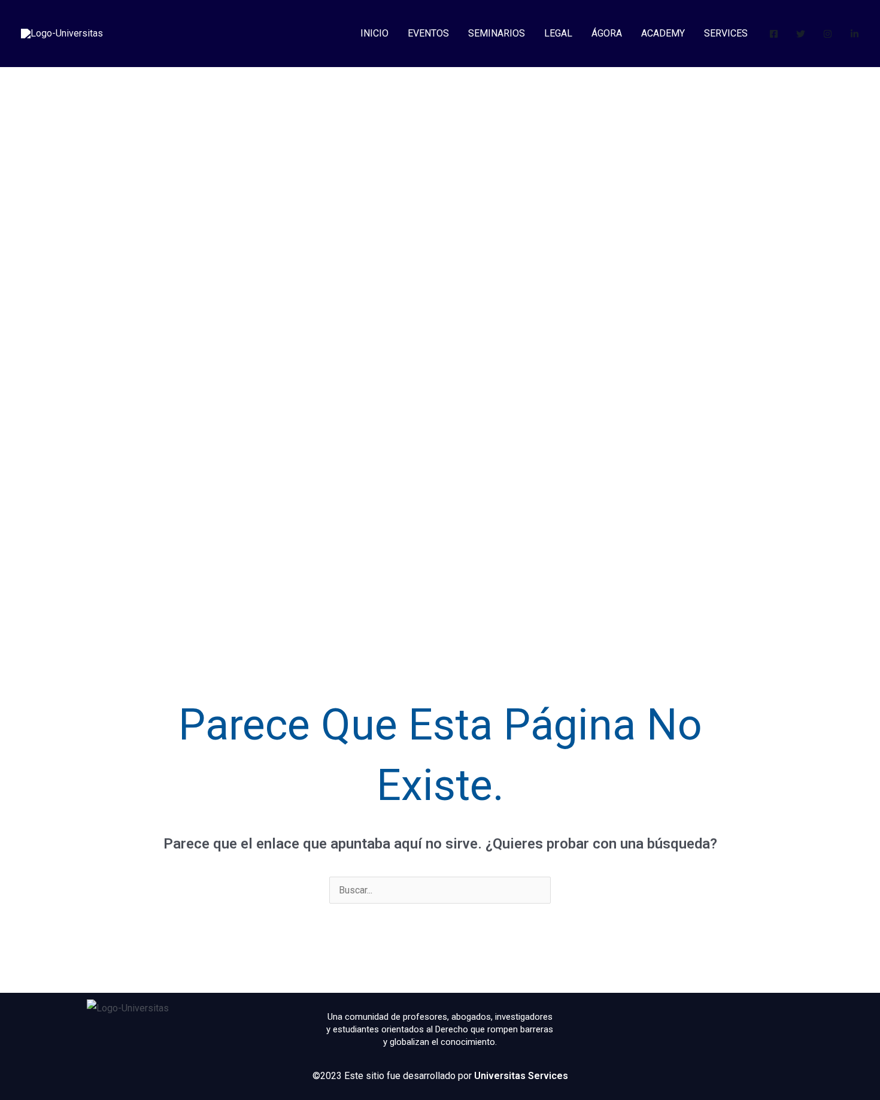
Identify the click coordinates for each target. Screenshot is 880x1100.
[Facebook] (773, 33)
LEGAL (558, 33)
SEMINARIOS (496, 33)
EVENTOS (428, 33)
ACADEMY (663, 33)
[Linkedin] (854, 33)
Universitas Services (521, 1075)
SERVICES (726, 33)
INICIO (374, 33)
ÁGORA (606, 33)
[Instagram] (827, 33)
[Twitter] (800, 33)
